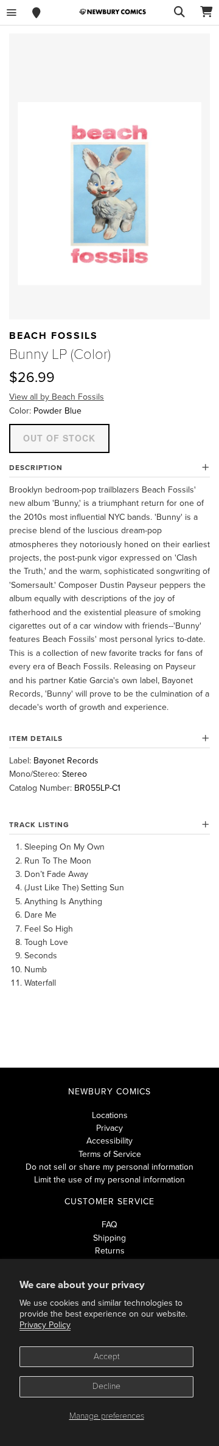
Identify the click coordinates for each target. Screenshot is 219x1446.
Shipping (109, 1238)
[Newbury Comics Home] (112, 12)
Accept (107, 1356)
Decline (106, 1386)
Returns (110, 1251)
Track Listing (39, 824)
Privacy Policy (45, 1325)
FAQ (109, 1224)
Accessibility (109, 1141)
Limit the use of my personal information (109, 1180)
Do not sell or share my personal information (109, 1167)
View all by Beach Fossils (56, 397)
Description (36, 467)
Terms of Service (109, 1154)
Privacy (109, 1128)
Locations (110, 1115)
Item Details (36, 738)
